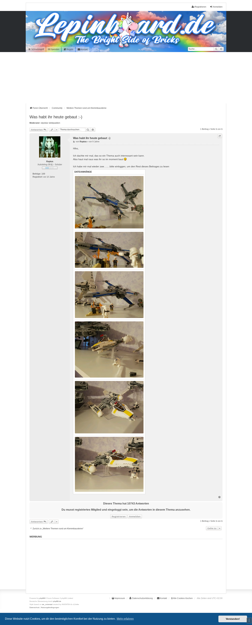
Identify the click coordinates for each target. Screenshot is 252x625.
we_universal (47, 604)
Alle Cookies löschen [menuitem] (183, 598)
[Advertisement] (126, 78)
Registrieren (118, 516)
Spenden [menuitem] (54, 49)
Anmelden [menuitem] (218, 7)
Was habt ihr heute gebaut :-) (55, 117)
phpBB (42, 598)
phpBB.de (57, 601)
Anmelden (134, 516)
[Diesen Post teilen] (220, 136)
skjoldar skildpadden (50, 123)
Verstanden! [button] (233, 618)
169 (43, 174)
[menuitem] (68, 49)
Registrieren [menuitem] (200, 7)
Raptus (49, 161)
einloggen (120, 166)
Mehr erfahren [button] (125, 618)
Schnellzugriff (37, 49)
